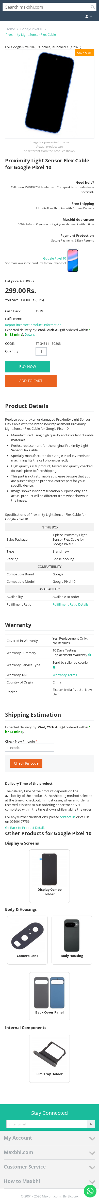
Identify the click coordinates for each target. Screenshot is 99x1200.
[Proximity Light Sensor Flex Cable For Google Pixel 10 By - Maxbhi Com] (49, 93)
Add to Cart (30, 380)
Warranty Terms (65, 675)
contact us (68, 817)
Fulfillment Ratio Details (70, 604)
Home (10, 29)
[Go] (91, 1124)
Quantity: (12, 351)
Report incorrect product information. (33, 324)
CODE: (9, 343)
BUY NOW (27, 366)
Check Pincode (26, 763)
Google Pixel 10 (31, 29)
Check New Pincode (20, 741)
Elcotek (73, 1196)
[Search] (92, 7)
